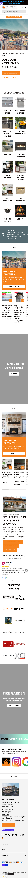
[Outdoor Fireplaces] (20, 146)
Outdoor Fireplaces (20, 155)
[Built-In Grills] (7, 102)
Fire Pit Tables (8, 76)
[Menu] (25, 7)
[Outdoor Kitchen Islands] (7, 123)
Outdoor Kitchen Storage (21, 177)
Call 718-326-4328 (10, 550)
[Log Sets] (20, 211)
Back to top (14, 776)
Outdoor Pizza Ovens (20, 132)
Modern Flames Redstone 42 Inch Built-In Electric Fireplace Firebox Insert (7, 476)
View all (14, 247)
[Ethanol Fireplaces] (7, 211)
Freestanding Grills (20, 112)
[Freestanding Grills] (20, 102)
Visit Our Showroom (14, 16)
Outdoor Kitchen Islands (7, 133)
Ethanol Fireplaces (7, 220)
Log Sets (20, 219)
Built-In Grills (7, 112)
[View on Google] (3, 563)
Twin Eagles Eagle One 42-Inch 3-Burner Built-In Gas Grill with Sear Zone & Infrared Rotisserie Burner (7, 310)
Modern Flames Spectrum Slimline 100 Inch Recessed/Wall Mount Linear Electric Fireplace (19, 477)
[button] (22, 7)
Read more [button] (5, 574)
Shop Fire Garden (14, 705)
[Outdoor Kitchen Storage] (20, 167)
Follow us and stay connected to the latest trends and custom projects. (14, 752)
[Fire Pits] (7, 146)
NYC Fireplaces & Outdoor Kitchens (12, 872)
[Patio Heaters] (7, 167)
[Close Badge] (6, 875)
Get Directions (8, 825)
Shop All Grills (14, 286)
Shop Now (14, 374)
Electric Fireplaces (7, 199)
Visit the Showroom (11, 546)
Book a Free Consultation (13, 542)
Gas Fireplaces (20, 199)
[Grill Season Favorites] (14, 259)
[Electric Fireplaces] (7, 190)
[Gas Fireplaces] (20, 190)
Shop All (14, 453)
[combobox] (14, 11)
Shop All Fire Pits (9, 80)
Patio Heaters (7, 176)
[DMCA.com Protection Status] (9, 873)
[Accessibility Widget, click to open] (1, 3)
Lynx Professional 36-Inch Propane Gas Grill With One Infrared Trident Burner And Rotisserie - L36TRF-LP (19, 311)
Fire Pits (7, 154)
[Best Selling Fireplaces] (14, 424)
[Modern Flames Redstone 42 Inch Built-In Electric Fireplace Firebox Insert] (7, 464)
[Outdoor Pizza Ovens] (20, 123)
